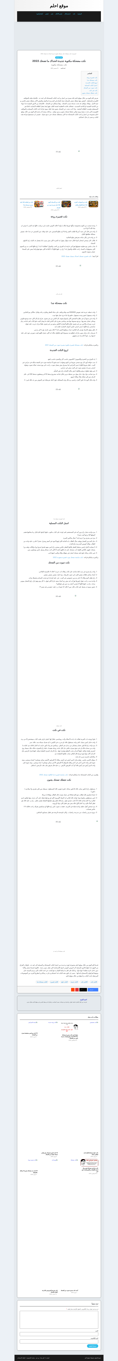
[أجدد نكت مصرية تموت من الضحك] (69, 1224)
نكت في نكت (93, 90)
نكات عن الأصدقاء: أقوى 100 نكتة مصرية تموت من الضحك (53, 204)
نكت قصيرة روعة (92, 77)
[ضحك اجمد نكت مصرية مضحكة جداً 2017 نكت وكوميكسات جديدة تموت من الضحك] (69, 1027)
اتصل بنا (47, 1358)
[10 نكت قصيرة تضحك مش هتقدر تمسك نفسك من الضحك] (49, 1086)
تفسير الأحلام (59, 14)
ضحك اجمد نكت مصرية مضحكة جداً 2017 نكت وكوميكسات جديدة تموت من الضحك (69, 1036)
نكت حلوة (64, 982)
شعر (52, 14)
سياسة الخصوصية (30, 1358)
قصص (46, 14)
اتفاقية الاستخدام (22, 1358)
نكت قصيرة (53, 982)
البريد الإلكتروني (94, 1338)
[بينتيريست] (77, 989)
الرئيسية (80, 14)
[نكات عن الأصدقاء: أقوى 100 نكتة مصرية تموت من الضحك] (66, 204)
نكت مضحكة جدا (92, 80)
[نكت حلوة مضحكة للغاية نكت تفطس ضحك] (89, 1086)
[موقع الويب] (86, 1005)
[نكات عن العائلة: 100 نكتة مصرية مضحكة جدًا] (39, 204)
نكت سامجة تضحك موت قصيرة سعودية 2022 (68, 557)
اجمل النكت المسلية (91, 85)
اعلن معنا (42, 1358)
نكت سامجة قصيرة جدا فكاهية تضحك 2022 (53, 775)
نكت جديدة (74, 982)
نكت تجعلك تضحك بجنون (89, 93)
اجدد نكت (93, 982)
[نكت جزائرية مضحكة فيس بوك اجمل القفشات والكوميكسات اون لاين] (89, 1162)
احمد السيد (63, 68)
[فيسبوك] (84, 1005)
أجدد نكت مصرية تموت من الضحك (69, 1290)
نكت (74, 14)
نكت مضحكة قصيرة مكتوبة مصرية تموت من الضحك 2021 (64, 345)
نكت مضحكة (68, 53)
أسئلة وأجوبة (39, 14)
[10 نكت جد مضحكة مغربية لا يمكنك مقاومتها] (28, 1164)
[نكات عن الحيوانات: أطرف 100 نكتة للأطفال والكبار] (93, 204)
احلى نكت (84, 982)
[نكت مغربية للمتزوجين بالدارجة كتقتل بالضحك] (49, 1224)
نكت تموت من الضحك (90, 88)
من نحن (37, 1358)
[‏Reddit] (73, 989)
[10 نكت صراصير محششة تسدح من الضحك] (28, 1026)
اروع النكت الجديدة (91, 83)
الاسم (97, 1331)
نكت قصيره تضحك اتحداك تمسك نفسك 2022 (76, 256)
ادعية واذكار (67, 14)
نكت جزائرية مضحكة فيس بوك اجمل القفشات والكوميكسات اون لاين (90, 1169)
